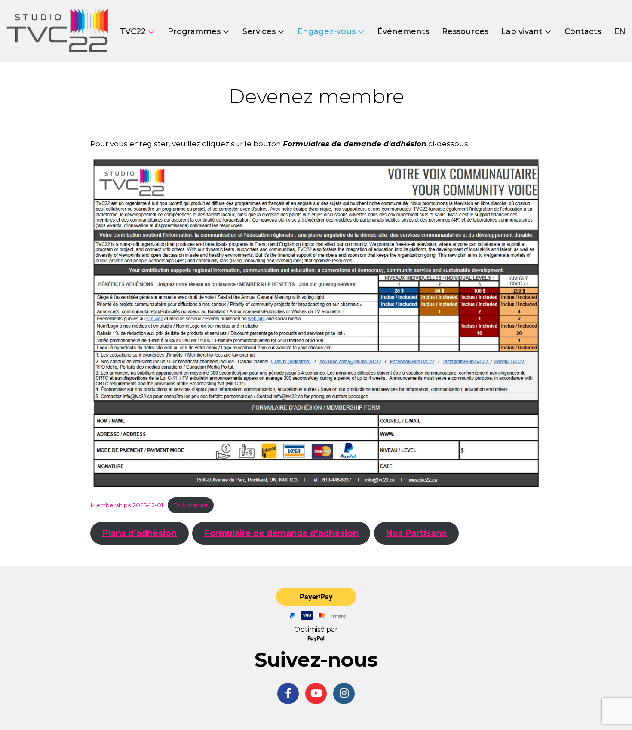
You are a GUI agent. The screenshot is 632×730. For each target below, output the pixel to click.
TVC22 (133, 31)
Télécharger (191, 505)
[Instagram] (344, 693)
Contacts (583, 31)
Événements (403, 31)
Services (259, 31)
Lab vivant (522, 31)
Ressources (465, 31)
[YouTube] (316, 693)
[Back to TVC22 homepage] (57, 31)
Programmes (194, 31)
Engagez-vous (327, 31)
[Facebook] (288, 693)
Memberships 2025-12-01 (126, 505)
